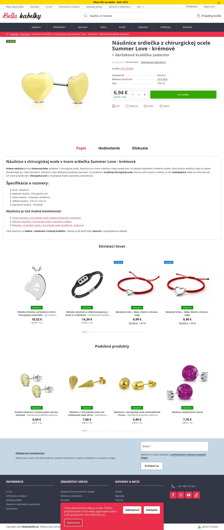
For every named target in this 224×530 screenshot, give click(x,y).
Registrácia (209, 6)
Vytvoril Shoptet (210, 526)
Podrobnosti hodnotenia (153, 62)
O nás (49, 6)
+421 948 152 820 (186, 486)
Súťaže (118, 491)
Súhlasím (152, 510)
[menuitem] (36, 27)
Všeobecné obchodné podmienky (23, 504)
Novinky (119, 500)
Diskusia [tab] (140, 148)
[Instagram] (180, 495)
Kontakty (34, 6)
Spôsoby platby (94, 6)
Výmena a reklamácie (120, 6)
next (215, 294)
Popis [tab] (81, 148)
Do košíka (183, 94)
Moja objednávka (15, 6)
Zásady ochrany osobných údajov (78, 491)
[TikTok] (196, 495)
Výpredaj (119, 495)
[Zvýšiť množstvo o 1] (144, 94)
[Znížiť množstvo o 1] (133, 94)
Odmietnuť (132, 510)
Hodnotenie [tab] (109, 148)
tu (104, 514)
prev (8, 294)
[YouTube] (188, 495)
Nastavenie (73, 522)
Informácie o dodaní (69, 6)
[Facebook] (173, 495)
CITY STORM (127, 68)
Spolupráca (12, 508)
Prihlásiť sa (152, 466)
